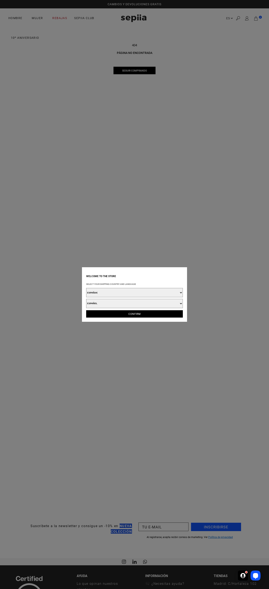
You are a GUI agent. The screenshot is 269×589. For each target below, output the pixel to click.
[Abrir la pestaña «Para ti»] (243, 576)
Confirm (134, 313)
